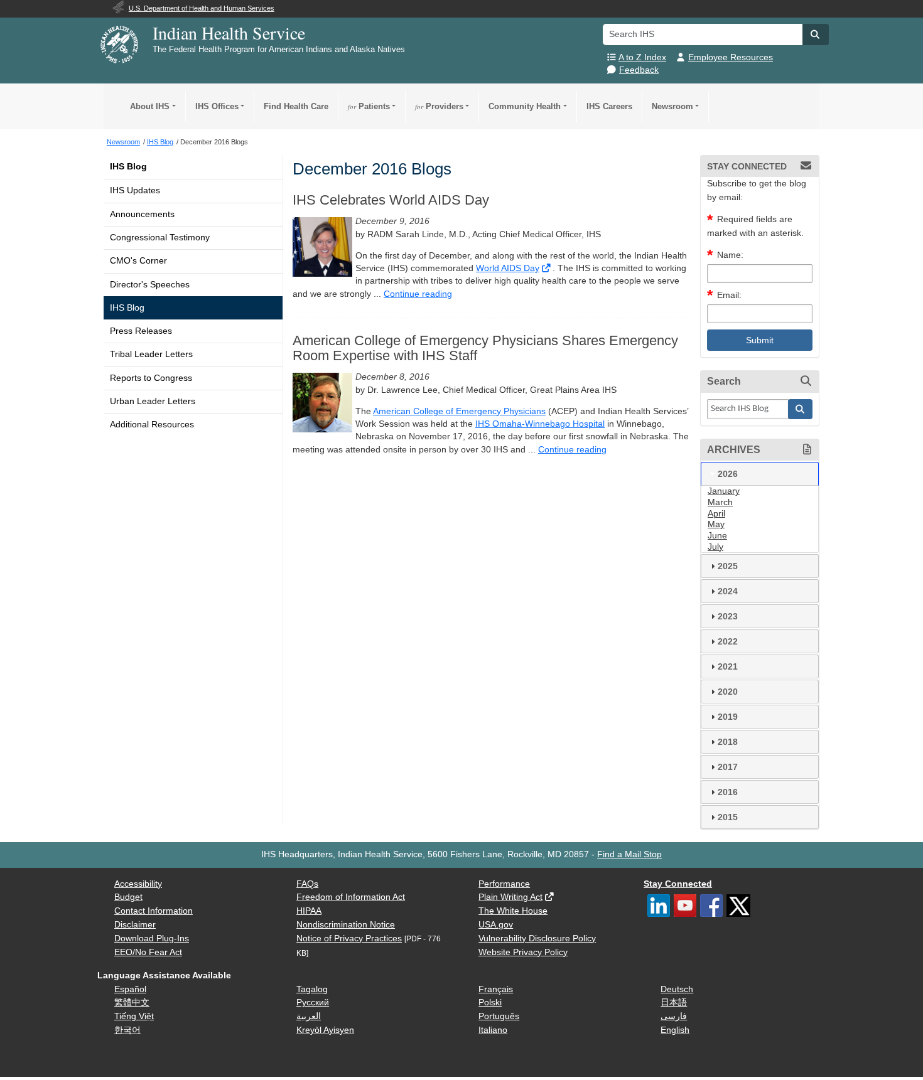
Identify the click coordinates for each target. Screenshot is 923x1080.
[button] (815, 34)
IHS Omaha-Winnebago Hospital (540, 424)
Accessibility (138, 884)
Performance (504, 884)
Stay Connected (678, 884)
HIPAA (308, 911)
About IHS (150, 106)
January (724, 491)
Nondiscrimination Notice (345, 924)
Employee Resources (730, 57)
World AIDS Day (507, 268)
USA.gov (495, 924)
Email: (729, 295)
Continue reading (418, 294)
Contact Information (153, 911)
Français (495, 989)
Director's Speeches (150, 284)
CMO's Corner (138, 260)
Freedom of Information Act (350, 897)
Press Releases (141, 331)
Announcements (142, 214)
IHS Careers (609, 106)
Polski (490, 1002)
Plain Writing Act (510, 897)
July (715, 547)
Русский (312, 1002)
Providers (439, 106)
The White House (513, 911)
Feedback (639, 70)
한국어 (127, 1030)
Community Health (524, 106)
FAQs (307, 884)
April (716, 513)
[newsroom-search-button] (800, 409)
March (720, 502)
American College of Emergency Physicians (459, 411)
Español (130, 989)
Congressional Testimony (160, 237)
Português (498, 1016)
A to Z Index (642, 57)
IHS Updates (135, 190)
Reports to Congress (151, 378)
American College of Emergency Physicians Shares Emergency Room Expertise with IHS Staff (485, 348)
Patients (369, 106)
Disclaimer (135, 924)
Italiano (492, 1030)
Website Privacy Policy (523, 952)
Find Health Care (296, 106)
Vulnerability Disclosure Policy (537, 938)
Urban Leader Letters (152, 401)
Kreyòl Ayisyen (325, 1030)
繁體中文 (131, 1002)
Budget (128, 897)
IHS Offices (217, 106)
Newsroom (672, 106)
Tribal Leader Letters (151, 354)
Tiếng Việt (134, 1016)
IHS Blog (128, 166)
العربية (308, 1016)
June (717, 535)
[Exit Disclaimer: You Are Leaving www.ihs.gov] (547, 268)
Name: (730, 255)
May (716, 524)
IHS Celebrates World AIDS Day (391, 200)
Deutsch (677, 989)
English (675, 1030)
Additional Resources (152, 424)
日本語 (674, 1002)
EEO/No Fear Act (148, 952)
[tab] (760, 474)
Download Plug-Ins (151, 938)
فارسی (674, 1016)
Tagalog (312, 989)
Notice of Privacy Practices (349, 938)
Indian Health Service (229, 33)
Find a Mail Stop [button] (629, 854)
